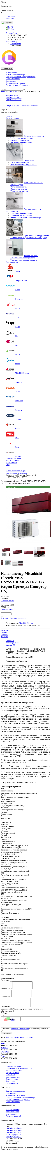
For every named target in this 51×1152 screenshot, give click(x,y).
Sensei (17, 429)
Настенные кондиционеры (21, 142)
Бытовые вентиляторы (19, 162)
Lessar (17, 355)
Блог (7, 465)
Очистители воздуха (18, 189)
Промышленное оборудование (18, 85)
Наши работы (11, 463)
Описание (10, 641)
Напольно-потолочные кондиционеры (26, 218)
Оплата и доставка (13, 458)
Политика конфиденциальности (19, 1068)
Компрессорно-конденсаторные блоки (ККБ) (28, 238)
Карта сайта (10, 1081)
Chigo (17, 271)
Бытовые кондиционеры (16, 75)
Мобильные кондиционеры (21, 138)
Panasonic (19, 401)
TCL (17, 438)
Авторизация (15, 46)
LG (16, 345)
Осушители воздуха (18, 187)
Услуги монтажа (12, 460)
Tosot (17, 447)
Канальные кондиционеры (21, 213)
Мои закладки (11, 1114)
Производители (12, 262)
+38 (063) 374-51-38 (13, 98)
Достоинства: (6, 989)
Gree (17, 318)
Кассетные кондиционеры (21, 215)
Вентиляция (11, 81)
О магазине (10, 16)
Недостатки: (6, 997)
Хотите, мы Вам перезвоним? (29, 92)
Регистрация (15, 44)
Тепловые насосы (13, 79)
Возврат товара (12, 1079)
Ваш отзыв (5, 1007)
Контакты (10, 19)
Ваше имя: (5, 980)
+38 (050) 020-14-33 (13, 95)
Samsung (18, 410)
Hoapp (17, 327)
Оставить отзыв (7, 601)
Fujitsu (17, 308)
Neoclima (18, 382)
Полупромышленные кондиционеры (20, 77)
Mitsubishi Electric (22, 373)
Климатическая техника (15, 83)
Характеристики (12, 643)
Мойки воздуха (16, 185)
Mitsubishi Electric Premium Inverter (19, 1037)
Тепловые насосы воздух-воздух (23, 260)
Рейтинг (4, 1013)
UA (12, 29)
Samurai (18, 419)
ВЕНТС (18, 456)
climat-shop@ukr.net (29, 106)
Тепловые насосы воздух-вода (22, 258)
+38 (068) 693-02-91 (13, 100)
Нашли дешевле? (8, 609)
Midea (17, 364)
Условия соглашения (14, 1071)
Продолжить (6, 1033)
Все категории (11, 72)
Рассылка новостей (13, 1116)
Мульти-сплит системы (19, 140)
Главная (9, 116)
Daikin (17, 290)
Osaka (17, 392)
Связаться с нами (13, 1077)
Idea (16, 336)
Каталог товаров (12, 118)
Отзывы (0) (10, 645)
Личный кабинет (12, 1110)
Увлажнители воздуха (19, 191)
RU (12, 27)
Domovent (19, 299)
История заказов (12, 1112)
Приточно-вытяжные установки (23, 165)
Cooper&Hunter (21, 281)
